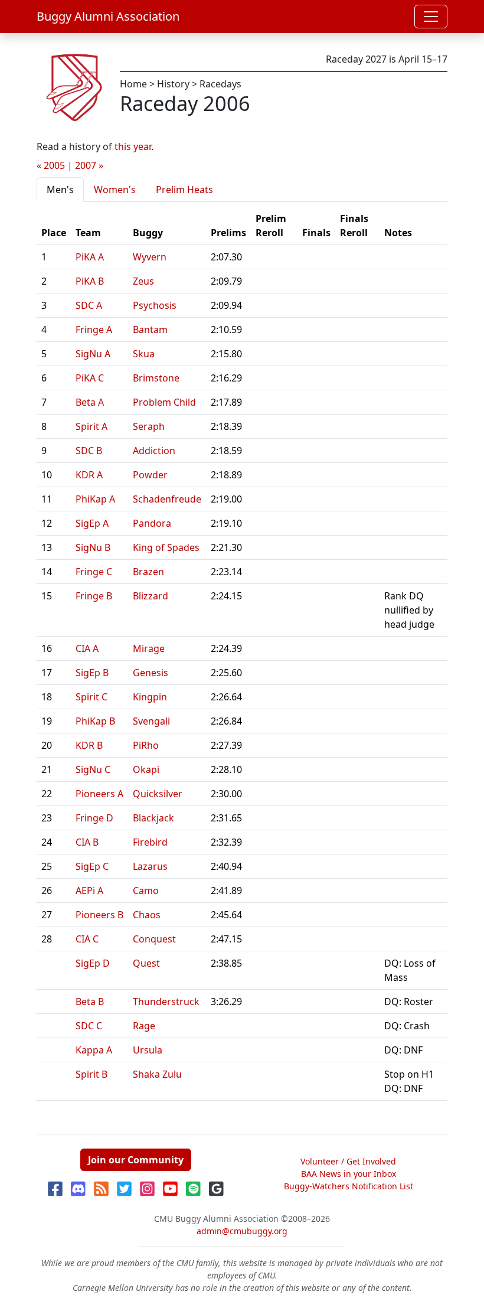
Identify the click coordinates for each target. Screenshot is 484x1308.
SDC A (89, 305)
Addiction (154, 450)
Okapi (146, 769)
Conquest (154, 938)
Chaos (147, 914)
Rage (144, 1025)
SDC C (89, 1025)
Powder (150, 474)
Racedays (220, 83)
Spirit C (91, 696)
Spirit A (91, 426)
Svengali (151, 721)
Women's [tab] (115, 189)
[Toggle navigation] (430, 16)
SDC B (89, 450)
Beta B (90, 1001)
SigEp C (92, 866)
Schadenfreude (167, 498)
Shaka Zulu (157, 1074)
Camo (146, 890)
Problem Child (164, 402)
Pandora (152, 523)
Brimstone (156, 377)
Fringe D (94, 817)
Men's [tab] (60, 189)
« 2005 (51, 165)
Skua (144, 353)
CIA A (87, 648)
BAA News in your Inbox (348, 1173)
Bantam (150, 329)
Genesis (150, 672)
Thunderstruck (166, 1001)
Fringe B (94, 595)
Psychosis (154, 305)
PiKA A (90, 256)
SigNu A (93, 353)
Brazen (148, 571)
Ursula (147, 1049)
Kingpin (150, 696)
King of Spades (166, 547)
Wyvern (149, 256)
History (173, 83)
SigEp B (92, 672)
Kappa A (94, 1049)
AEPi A (89, 890)
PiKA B (90, 281)
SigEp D (93, 963)
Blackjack (153, 817)
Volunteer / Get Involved (348, 1161)
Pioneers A (99, 793)
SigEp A (92, 523)
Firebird (150, 842)
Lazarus (150, 866)
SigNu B (93, 547)
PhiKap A (95, 498)
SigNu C (93, 769)
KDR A (89, 474)
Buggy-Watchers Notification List (348, 1186)
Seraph (149, 426)
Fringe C (94, 571)
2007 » (89, 165)
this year (133, 146)
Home (133, 83)
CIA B (87, 842)
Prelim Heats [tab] (184, 189)
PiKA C (90, 377)
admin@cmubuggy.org (242, 1231)
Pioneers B (99, 914)
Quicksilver (157, 793)
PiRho (146, 745)
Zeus (143, 281)
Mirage (149, 648)
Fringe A (94, 329)
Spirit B (91, 1074)
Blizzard (150, 595)
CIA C (87, 938)
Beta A (90, 402)
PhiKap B (95, 721)
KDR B (89, 745)
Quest (146, 963)
